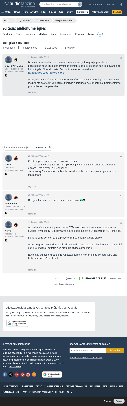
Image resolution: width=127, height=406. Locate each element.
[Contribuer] (100, 34)
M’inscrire (115, 350)
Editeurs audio (43, 20)
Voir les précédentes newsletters (86, 357)
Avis (53, 34)
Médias (43, 34)
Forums (79, 34)
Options (71, 278)
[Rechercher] (51, 147)
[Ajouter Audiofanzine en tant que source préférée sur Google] (17, 323)
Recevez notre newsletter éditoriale (90, 344)
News (19, 34)
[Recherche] (80, 4)
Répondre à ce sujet (95, 278)
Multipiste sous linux (15, 43)
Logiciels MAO (24, 20)
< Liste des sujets (116, 278)
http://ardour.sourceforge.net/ (46, 72)
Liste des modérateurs (64, 284)
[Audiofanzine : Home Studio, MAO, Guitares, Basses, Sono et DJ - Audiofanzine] (19, 4)
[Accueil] (5, 20)
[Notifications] (121, 4)
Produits (7, 34)
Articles (30, 34)
